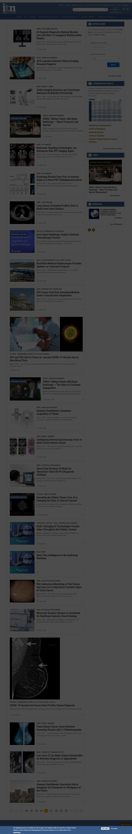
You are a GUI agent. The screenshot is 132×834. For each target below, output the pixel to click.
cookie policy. (17, 832)
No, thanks (114, 828)
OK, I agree (105, 828)
